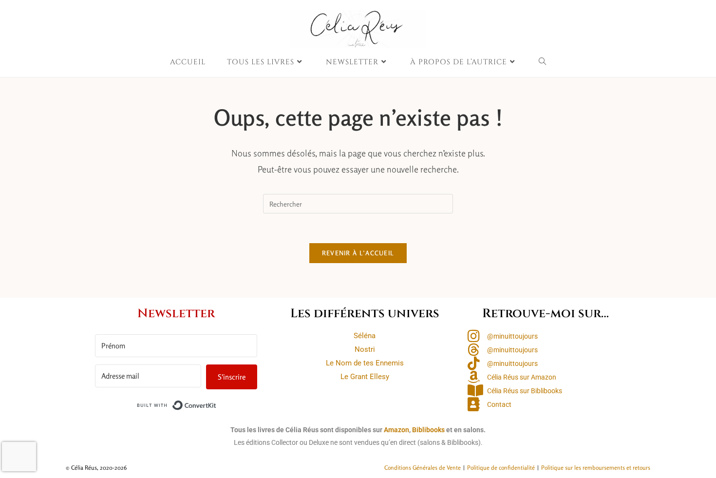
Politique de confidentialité (501, 467)
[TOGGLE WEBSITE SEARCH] (542, 62)
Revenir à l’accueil (358, 253)
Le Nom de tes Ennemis (365, 363)
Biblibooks (428, 430)
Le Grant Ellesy (364, 376)
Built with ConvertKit (216, 403)
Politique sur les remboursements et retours (595, 467)
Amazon (396, 430)
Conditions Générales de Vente (422, 467)
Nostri (365, 349)
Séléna (365, 335)
